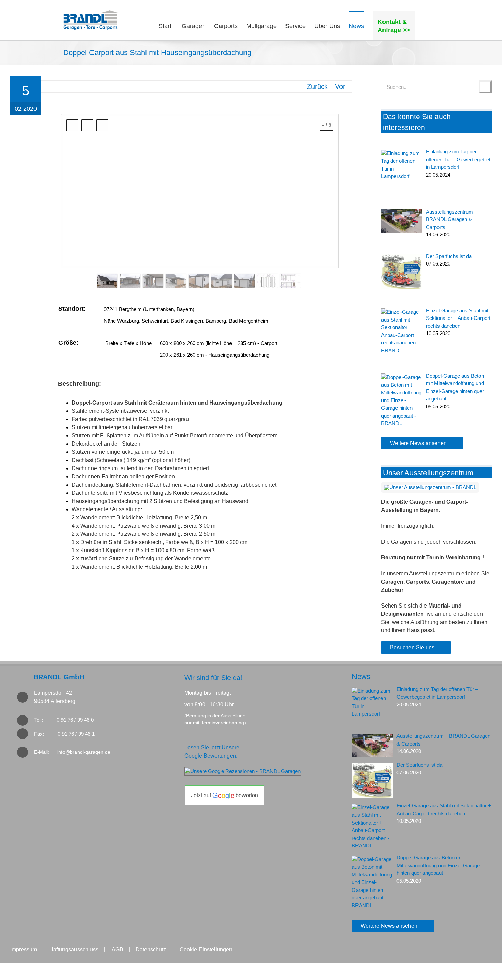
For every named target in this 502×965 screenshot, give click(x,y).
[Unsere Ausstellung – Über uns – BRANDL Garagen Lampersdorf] (430, 487)
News (361, 676)
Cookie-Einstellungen (206, 949)
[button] (427, 25)
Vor (340, 86)
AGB (117, 949)
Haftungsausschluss (73, 949)
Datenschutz (151, 949)
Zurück (317, 86)
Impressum (23, 949)
